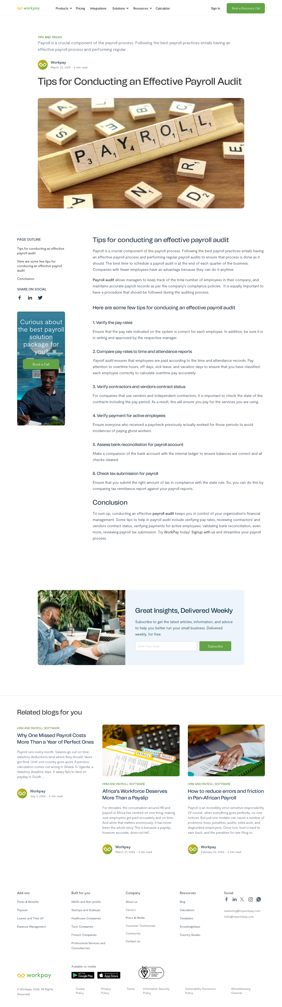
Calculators (187, 910)
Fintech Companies (84, 935)
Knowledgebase (190, 926)
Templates (186, 918)
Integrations (98, 8)
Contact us (133, 941)
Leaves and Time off (30, 918)
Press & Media (135, 917)
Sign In (215, 8)
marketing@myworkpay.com (242, 911)
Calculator (163, 8)
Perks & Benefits (28, 901)
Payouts (22, 910)
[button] (62, 8)
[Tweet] (40, 297)
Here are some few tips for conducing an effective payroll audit (39, 265)
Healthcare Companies (86, 918)
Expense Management (31, 926)
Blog (182, 901)
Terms (131, 988)
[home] (28, 8)
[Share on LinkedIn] (29, 297)
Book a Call (41, 364)
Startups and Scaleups (86, 910)
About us (131, 901)
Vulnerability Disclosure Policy (200, 991)
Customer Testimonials (140, 925)
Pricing (80, 8)
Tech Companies (82, 926)
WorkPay (172, 532)
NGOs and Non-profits (86, 901)
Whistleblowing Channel (240, 991)
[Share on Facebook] (19, 297)
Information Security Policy (156, 991)
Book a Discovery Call (246, 8)
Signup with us (203, 532)
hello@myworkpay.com (239, 916)
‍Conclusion (25, 279)
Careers (131, 909)
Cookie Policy (80, 991)
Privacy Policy (106, 991)
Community (133, 933)
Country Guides (190, 935)
